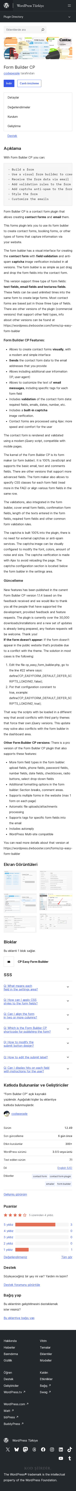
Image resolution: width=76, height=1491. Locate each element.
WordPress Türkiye (25, 1440)
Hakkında (10, 1341)
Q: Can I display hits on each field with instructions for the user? (26, 1069)
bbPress (11, 1417)
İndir (9, 83)
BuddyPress (14, 1424)
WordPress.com (16, 1404)
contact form (40, 1176)
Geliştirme (14, 126)
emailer (50, 1184)
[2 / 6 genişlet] (31, 898)
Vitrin (43, 1341)
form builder (64, 1184)
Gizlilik (8, 1360)
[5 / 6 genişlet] (67, 898)
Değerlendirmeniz (15, 1257)
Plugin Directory (13, 16)
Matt (9, 1411)
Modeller (46, 1360)
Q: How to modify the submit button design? (19, 1043)
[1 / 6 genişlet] (31, 875)
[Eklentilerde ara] (42, 29)
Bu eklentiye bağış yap (19, 1318)
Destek (12, 136)
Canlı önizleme (29, 83)
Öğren (8, 1372)
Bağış (45, 1385)
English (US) (65, 1167)
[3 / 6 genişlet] (31, 921)
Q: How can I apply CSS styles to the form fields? (21, 1001)
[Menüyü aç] (70, 5)
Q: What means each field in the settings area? (21, 987)
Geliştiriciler (11, 1385)
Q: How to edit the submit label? (26, 1057)
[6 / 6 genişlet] (67, 918)
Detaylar (13, 97)
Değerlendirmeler (19, 107)
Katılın (44, 1372)
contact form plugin (60, 1176)
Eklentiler (46, 1354)
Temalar (45, 1347)
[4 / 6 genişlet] (67, 875)
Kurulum (13, 116)
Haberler (9, 1347)
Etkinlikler (46, 1379)
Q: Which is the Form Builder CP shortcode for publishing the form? (27, 1029)
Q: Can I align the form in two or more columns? (20, 1015)
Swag (45, 1392)
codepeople (12, 73)
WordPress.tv (15, 1392)
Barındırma (11, 1354)
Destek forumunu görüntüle (22, 1285)
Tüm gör (66, 1257)
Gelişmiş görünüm (15, 1194)
